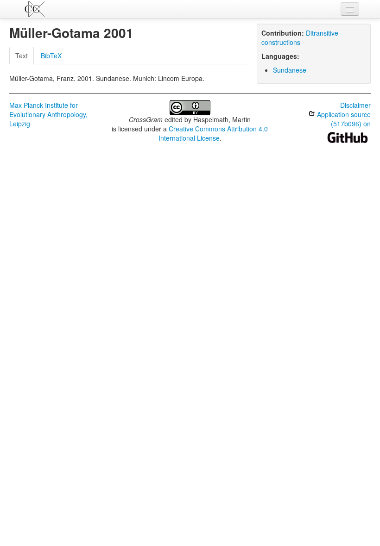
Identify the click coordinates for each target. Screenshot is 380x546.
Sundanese (289, 69)
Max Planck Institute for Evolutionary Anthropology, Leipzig (48, 114)
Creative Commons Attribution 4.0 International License (213, 133)
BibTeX (51, 55)
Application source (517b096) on (343, 119)
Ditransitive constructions (299, 37)
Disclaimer (355, 105)
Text (21, 55)
